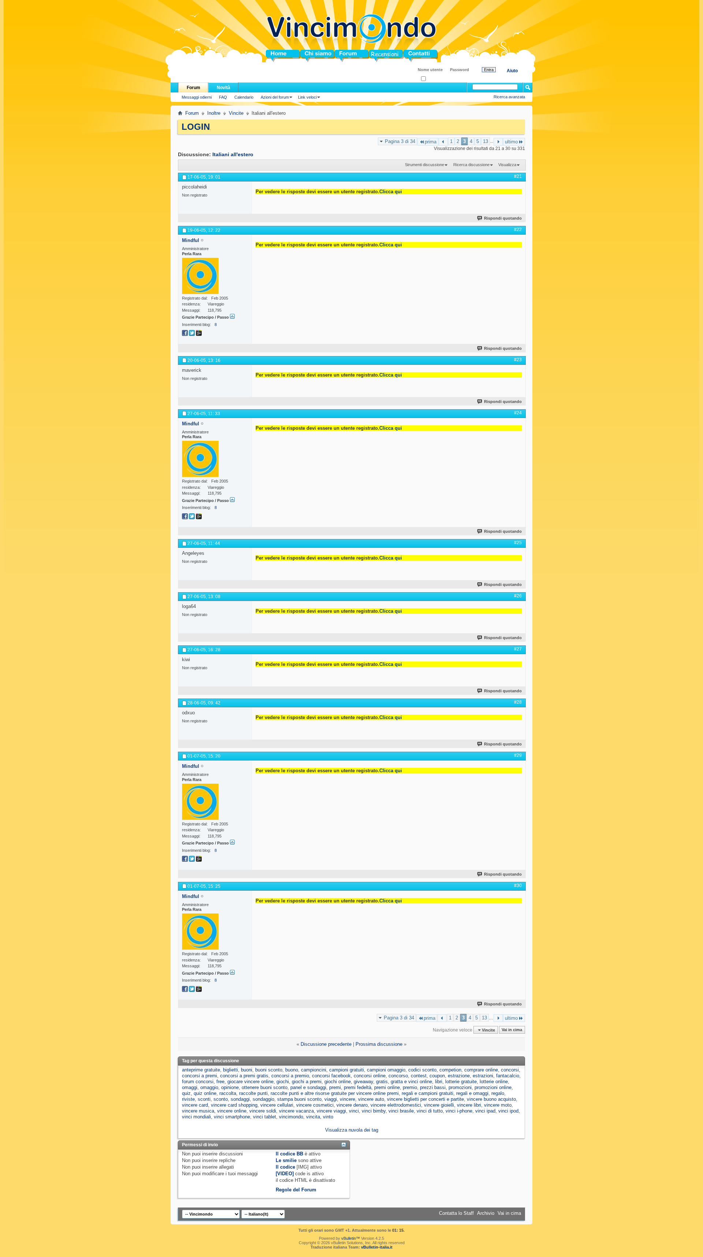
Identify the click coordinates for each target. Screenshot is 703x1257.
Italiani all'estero (232, 154)
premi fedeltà (357, 1087)
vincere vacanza (296, 1111)
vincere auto (371, 1099)
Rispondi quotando (503, 218)
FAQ (223, 97)
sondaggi (240, 1099)
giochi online (337, 1081)
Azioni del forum (275, 97)
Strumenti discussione (424, 164)
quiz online (205, 1093)
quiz (186, 1093)
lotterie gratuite (461, 1081)
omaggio (209, 1087)
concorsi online (370, 1075)
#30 (518, 885)
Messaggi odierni (197, 97)
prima (430, 141)
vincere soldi (262, 1111)
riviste (188, 1099)
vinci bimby (374, 1111)
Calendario (243, 97)
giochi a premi (306, 1081)
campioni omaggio (386, 1070)
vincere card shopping (234, 1105)
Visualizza (507, 164)
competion (450, 1070)
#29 (518, 755)
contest (419, 1075)
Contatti (412, 56)
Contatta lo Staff (456, 1213)
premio (410, 1087)
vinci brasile (401, 1111)
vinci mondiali (196, 1116)
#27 (518, 649)
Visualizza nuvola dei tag (351, 1130)
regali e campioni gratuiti (427, 1093)
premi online (387, 1087)
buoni (246, 1070)
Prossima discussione (379, 1044)
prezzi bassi (433, 1087)
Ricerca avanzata (509, 97)
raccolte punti (253, 1093)
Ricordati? (435, 79)
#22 (518, 229)
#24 (518, 412)
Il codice (285, 1167)
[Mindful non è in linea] (200, 276)
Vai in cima (512, 1030)
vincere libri (469, 1105)
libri (438, 1081)
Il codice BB (289, 1154)
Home (272, 56)
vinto (328, 1116)
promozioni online (493, 1087)
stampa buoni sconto (299, 1099)
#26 (518, 595)
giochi (282, 1081)
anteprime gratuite (201, 1070)
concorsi (510, 1070)
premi (335, 1087)
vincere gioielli (439, 1105)
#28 (518, 702)
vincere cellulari (276, 1105)
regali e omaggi (472, 1093)
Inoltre (213, 113)
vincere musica (198, 1111)
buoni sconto (268, 1070)
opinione (230, 1087)
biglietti (230, 1070)
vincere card (195, 1105)
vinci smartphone (232, 1116)
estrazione (459, 1075)
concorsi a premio (290, 1075)
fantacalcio (507, 1075)
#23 (518, 359)
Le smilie (286, 1160)
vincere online (231, 1111)
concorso (398, 1075)
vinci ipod (508, 1111)
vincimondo (291, 1116)
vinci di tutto (430, 1111)
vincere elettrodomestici (396, 1105)
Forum (342, 56)
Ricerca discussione (471, 164)
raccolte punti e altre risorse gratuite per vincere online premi (335, 1093)
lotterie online (494, 1081)
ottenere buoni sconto (264, 1087)
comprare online (481, 1070)
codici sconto (422, 1070)
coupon (437, 1075)
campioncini (313, 1070)
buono (291, 1070)
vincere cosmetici (315, 1105)
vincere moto (498, 1105)
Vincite (236, 113)
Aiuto (512, 70)
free (220, 1081)
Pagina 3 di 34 (400, 141)
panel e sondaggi (308, 1087)
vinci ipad (485, 1111)
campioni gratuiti (346, 1070)
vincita (313, 1116)
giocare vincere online (250, 1081)
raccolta (227, 1093)
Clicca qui (390, 191)
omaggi (189, 1087)
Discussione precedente (326, 1044)
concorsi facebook (331, 1075)
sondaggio (263, 1099)
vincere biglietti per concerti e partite (425, 1099)
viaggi (330, 1099)
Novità (223, 87)
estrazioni (483, 1075)
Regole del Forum (296, 1189)
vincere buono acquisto (491, 1099)
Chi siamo (311, 56)
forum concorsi (197, 1081)
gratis (382, 1081)
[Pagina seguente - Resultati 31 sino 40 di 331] (498, 142)
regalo (497, 1093)
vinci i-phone (459, 1111)
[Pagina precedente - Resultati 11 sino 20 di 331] (443, 142)
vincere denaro (352, 1105)
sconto (220, 1099)
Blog (374, 56)
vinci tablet (264, 1116)
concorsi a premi (199, 1075)
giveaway (363, 1081)
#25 (518, 542)
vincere (347, 1099)
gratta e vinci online (411, 1081)
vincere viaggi (331, 1111)
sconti (204, 1099)
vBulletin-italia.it (377, 1247)
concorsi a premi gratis (244, 1075)
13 (485, 141)
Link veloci (307, 97)
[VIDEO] (285, 1173)
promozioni (460, 1087)
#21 (518, 176)
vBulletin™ (350, 1238)
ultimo (511, 141)
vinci (354, 1111)
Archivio (485, 1213)
